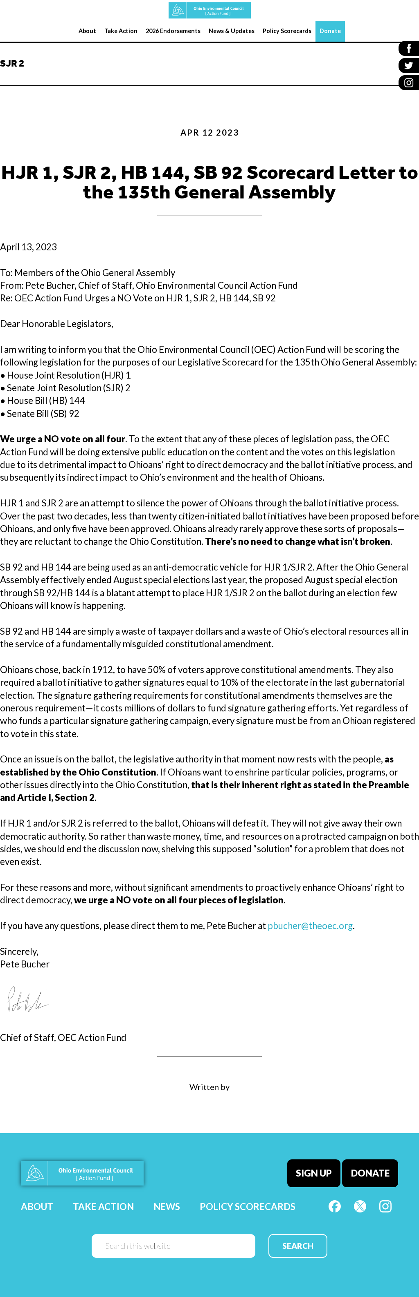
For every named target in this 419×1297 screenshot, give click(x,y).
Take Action (103, 1206)
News (166, 1206)
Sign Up (314, 1173)
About (37, 1206)
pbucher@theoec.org (310, 925)
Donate (370, 1173)
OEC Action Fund (209, 10)
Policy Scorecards (247, 1206)
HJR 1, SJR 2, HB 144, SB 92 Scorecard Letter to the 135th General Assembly (209, 183)
